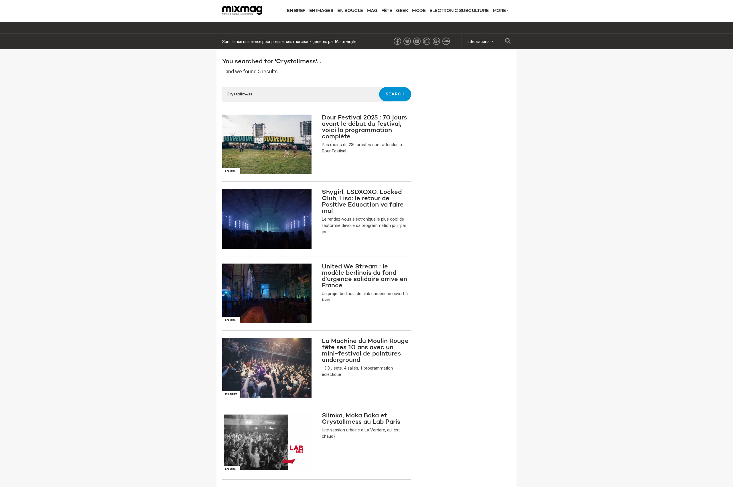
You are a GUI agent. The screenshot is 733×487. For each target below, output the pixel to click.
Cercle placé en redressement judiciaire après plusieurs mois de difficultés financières (299, 41)
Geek (402, 11)
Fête (386, 11)
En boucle (350, 11)
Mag (372, 11)
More (500, 11)
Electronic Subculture (459, 11)
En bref (296, 11)
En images (321, 11)
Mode (418, 11)
